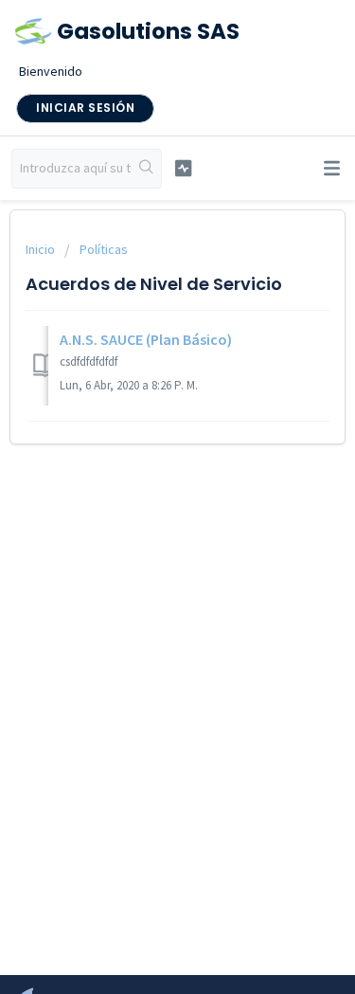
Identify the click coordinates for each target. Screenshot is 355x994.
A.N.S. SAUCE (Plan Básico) (146, 339)
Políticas (104, 249)
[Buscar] (146, 169)
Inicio (42, 249)
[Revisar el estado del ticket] (183, 168)
